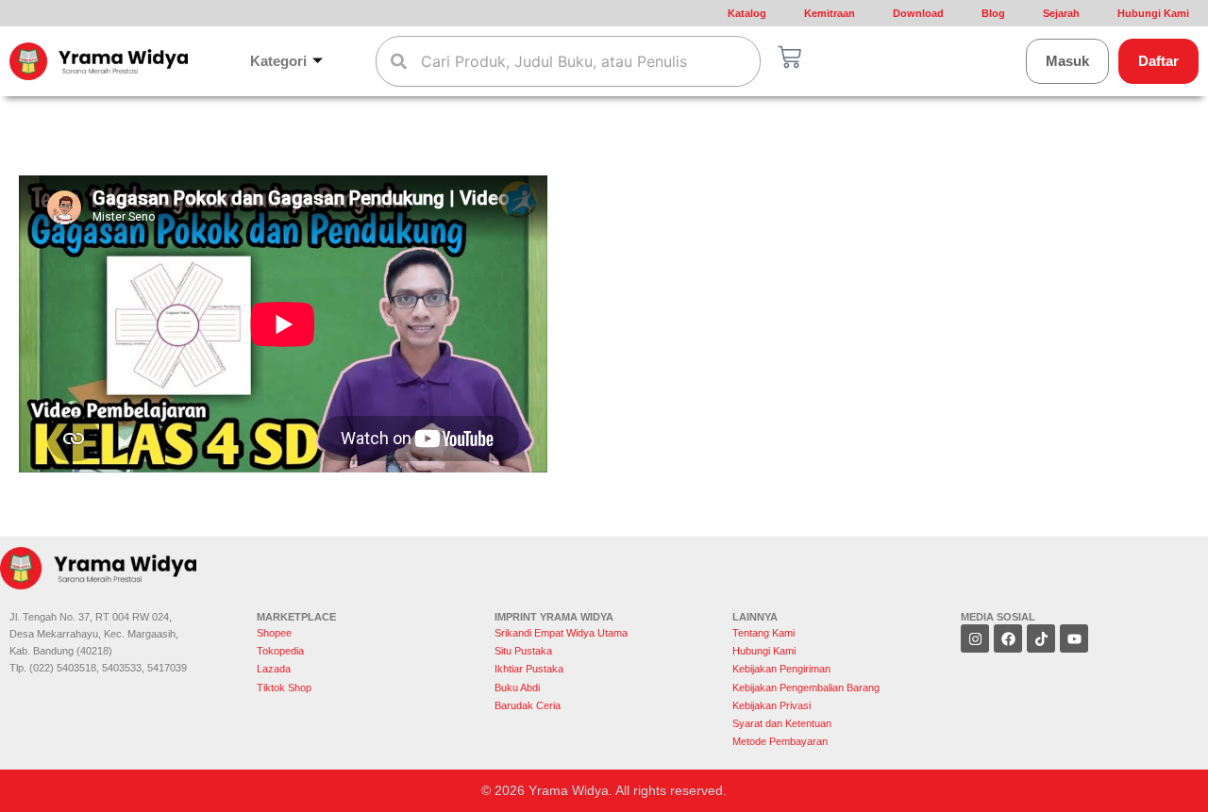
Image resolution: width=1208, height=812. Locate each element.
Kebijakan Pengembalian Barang (806, 687)
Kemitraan (829, 13)
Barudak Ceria (528, 705)
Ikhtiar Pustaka (529, 668)
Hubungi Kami (1153, 13)
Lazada (274, 668)
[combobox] (568, 61)
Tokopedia (280, 650)
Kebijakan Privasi (771, 705)
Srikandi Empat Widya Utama (561, 632)
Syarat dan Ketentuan (781, 723)
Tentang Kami (763, 632)
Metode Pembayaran (780, 741)
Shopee (275, 632)
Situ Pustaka (523, 650)
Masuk (1067, 61)
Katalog (747, 13)
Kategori (278, 61)
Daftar (1158, 61)
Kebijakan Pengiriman (781, 668)
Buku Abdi (517, 687)
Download (918, 13)
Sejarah (1061, 13)
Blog (993, 13)
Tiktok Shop (284, 687)
